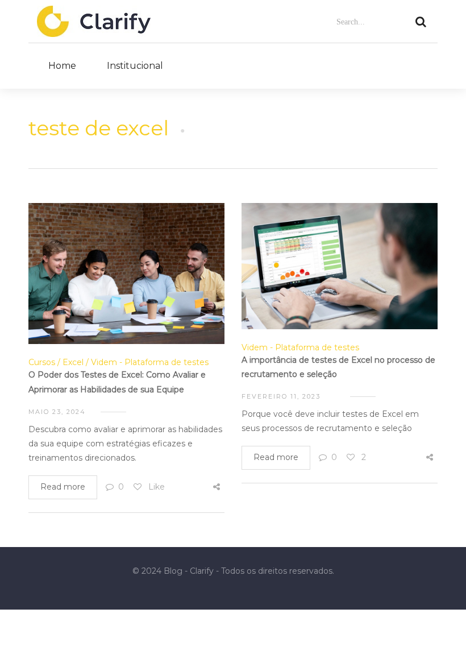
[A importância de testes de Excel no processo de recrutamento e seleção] (340, 272)
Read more (62, 487)
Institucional (135, 65)
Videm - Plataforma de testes (150, 362)
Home (62, 65)
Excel (73, 362)
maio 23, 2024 (57, 412)
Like (155, 487)
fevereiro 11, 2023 (281, 396)
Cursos (41, 362)
